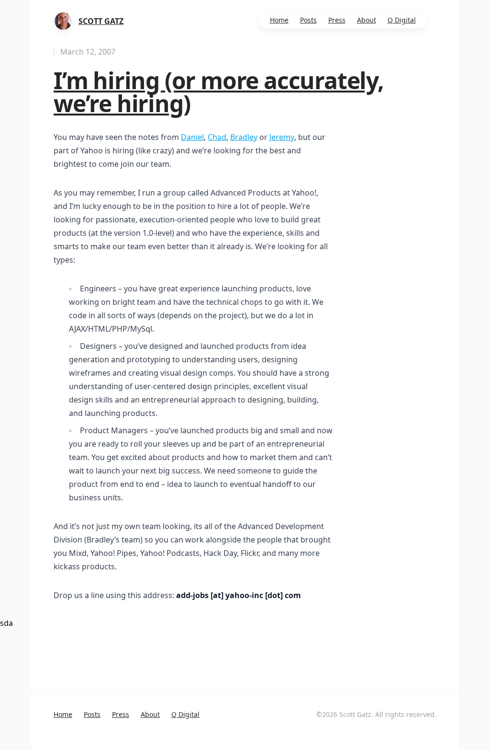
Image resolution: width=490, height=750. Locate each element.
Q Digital (402, 19)
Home (279, 19)
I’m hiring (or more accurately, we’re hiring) (219, 92)
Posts (308, 19)
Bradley (243, 137)
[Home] (63, 21)
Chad (217, 137)
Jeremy (281, 137)
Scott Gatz (100, 21)
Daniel (192, 137)
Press (336, 19)
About (366, 19)
